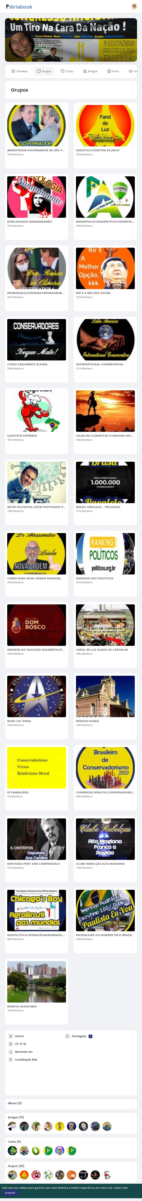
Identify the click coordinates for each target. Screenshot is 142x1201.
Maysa (46, 45)
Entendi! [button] (10, 1192)
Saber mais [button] (121, 1187)
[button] (134, 6)
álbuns (12, 1103)
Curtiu (12, 1141)
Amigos (13, 1117)
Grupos (13, 1166)
